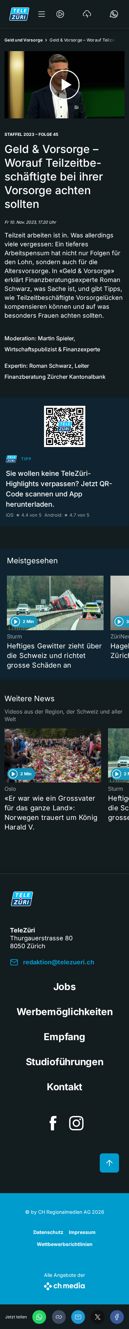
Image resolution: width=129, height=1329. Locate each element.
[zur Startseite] (19, 14)
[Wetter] (87, 14)
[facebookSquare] (53, 1123)
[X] (98, 1317)
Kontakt (64, 1087)
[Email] (78, 1317)
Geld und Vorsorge (23, 40)
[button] (59, 1317)
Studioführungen (65, 1062)
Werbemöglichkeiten (65, 1012)
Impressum (82, 1232)
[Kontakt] (114, 14)
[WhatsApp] (39, 1317)
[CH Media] (64, 1285)
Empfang (64, 1037)
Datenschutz (48, 1232)
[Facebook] (117, 1317)
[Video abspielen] (64, 84)
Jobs (64, 986)
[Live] (60, 14)
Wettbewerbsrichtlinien (65, 1244)
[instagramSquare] (76, 1123)
